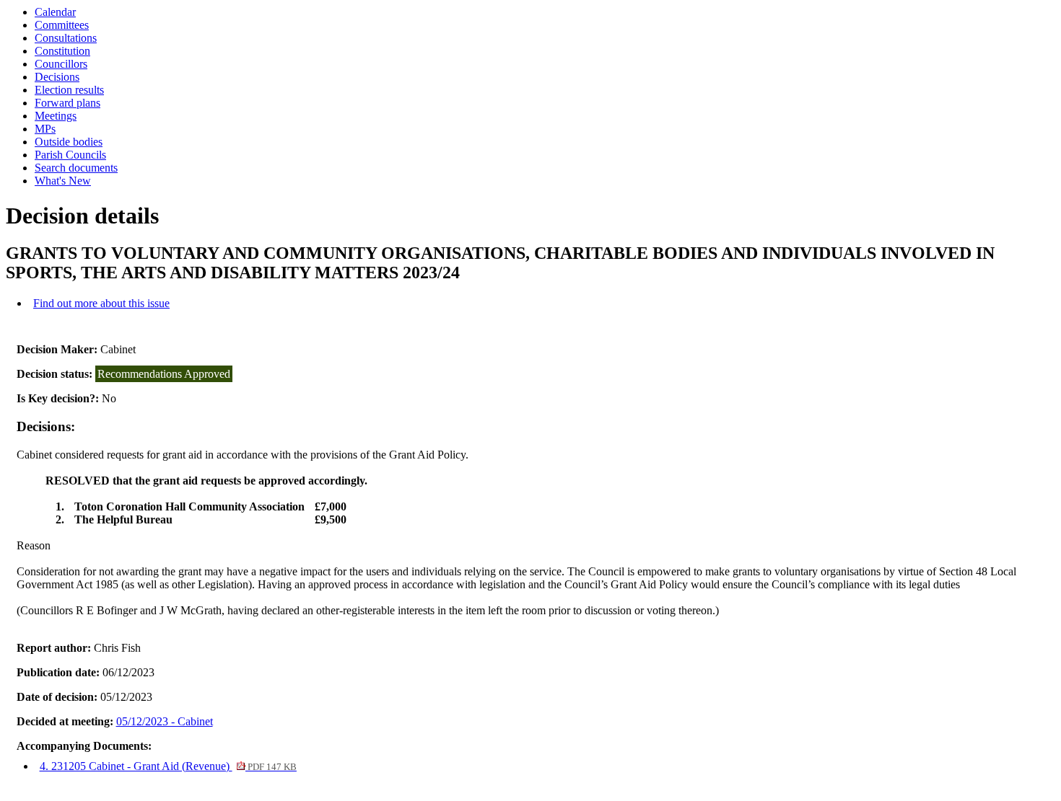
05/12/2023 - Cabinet (164, 721)
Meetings (56, 116)
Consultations (66, 38)
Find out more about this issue (101, 303)
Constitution (62, 51)
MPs (45, 129)
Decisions (57, 77)
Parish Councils (70, 155)
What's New (63, 180)
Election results (69, 90)
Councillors (61, 64)
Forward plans (67, 103)
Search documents (76, 167)
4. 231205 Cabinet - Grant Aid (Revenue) (168, 766)
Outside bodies (68, 142)
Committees (62, 25)
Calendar (55, 12)
